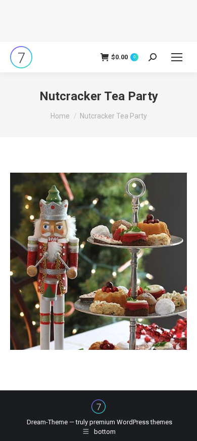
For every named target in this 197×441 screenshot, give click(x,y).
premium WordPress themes (130, 422)
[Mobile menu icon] (177, 57)
